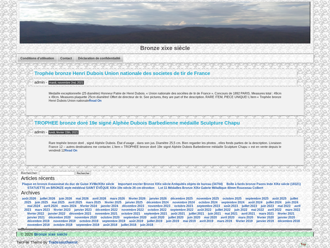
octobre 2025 (232, 198)
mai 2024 (33, 206)
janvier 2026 (158, 198)
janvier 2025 (134, 202)
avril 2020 (228, 217)
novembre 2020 (85, 217)
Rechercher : (29, 173)
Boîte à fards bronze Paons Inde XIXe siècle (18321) (263, 184)
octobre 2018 (62, 224)
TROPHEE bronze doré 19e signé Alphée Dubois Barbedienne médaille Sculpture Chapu (137, 123)
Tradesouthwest (62, 242)
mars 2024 (68, 206)
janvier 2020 (286, 217)
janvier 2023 (83, 209)
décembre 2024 (157, 202)
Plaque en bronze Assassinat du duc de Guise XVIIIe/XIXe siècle (68, 184)
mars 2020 (245, 217)
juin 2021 (214, 213)
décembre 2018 (289, 221)
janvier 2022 (56, 213)
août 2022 (204, 209)
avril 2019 (206, 221)
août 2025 (279, 198)
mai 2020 (210, 217)
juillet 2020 (176, 217)
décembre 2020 (60, 217)
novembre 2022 (132, 209)
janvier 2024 (109, 206)
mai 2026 (82, 198)
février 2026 (137, 198)
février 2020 (265, 217)
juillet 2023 (249, 206)
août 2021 (178, 213)
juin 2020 (193, 217)
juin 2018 (146, 224)
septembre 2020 (134, 217)
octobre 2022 (157, 209)
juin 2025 (41, 202)
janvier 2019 (265, 221)
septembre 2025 (257, 198)
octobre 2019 (88, 221)
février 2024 (88, 206)
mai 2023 (284, 206)
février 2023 (62, 209)
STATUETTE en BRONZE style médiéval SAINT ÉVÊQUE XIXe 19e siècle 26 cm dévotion (90, 187)
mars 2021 (266, 213)
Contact (66, 58)
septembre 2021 (155, 213)
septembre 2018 (87, 224)
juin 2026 (65, 198)
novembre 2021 (106, 213)
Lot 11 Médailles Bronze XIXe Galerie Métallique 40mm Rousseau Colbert (210, 187)
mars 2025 (93, 202)
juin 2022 (240, 209)
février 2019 (244, 221)
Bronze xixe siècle (165, 48)
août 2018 (110, 224)
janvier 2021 (36, 217)
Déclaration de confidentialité (99, 58)
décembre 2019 (38, 221)
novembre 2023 (159, 206)
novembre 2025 (208, 198)
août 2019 (136, 221)
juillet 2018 (128, 224)
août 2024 (255, 202)
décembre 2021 (80, 213)
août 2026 (29, 198)
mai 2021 (231, 213)
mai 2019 (189, 221)
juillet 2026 (47, 198)
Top (303, 244)
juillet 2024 (273, 202)
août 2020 (157, 217)
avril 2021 (248, 213)
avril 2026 (99, 198)
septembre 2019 (113, 221)
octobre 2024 (208, 202)
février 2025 (113, 202)
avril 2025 (75, 202)
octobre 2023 (183, 206)
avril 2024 (51, 206)
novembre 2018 (38, 224)
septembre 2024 (232, 202)
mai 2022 (257, 209)
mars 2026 (117, 198)
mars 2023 (42, 209)
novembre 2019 (64, 221)
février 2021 (286, 213)
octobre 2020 (110, 217)
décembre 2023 (133, 206)
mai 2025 (58, 202)
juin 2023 (267, 206)
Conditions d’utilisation (37, 58)
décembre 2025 (182, 198)
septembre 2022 (181, 209)
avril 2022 (274, 209)
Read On (95, 100)
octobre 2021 (130, 213)
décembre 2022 (106, 209)
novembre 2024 (183, 202)
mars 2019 (224, 221)
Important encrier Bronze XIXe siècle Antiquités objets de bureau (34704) (170, 184)
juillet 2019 (154, 221)
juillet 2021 (196, 213)
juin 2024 (291, 202)
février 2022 (35, 213)
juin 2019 (172, 221)
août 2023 (231, 206)
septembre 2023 (208, 206)
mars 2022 (292, 209)
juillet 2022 (223, 209)
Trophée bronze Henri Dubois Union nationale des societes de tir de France (122, 73)
